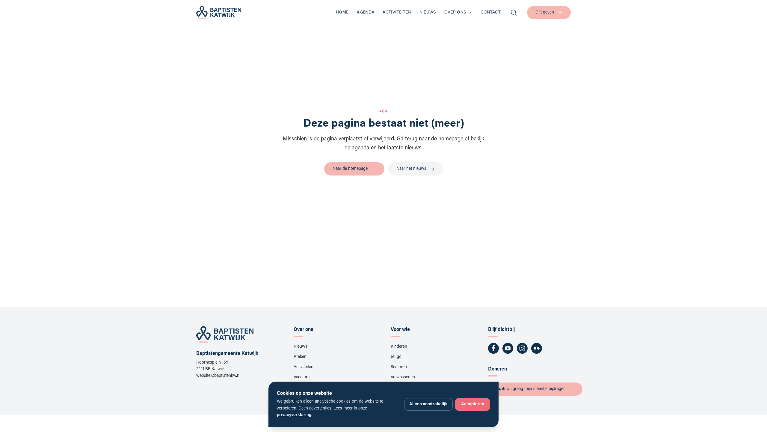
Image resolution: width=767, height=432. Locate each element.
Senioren (399, 367)
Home (342, 12)
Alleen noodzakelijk (428, 404)
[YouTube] (507, 348)
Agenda (365, 12)
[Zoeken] (513, 12)
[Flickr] (536, 348)
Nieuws (427, 12)
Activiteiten (397, 12)
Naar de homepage (350, 169)
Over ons (455, 12)
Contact (491, 12)
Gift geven (544, 12)
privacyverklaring (294, 415)
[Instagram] (522, 348)
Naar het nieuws (411, 169)
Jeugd (396, 357)
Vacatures (303, 377)
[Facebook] (493, 348)
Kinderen (399, 347)
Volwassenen (403, 377)
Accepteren (472, 404)
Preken (300, 357)
